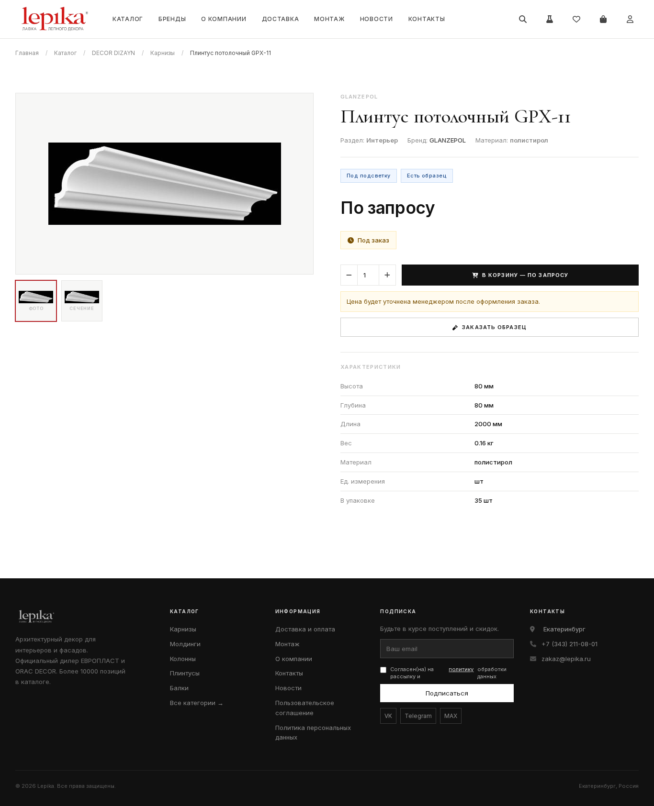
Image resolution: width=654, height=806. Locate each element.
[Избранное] (576, 19)
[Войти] (630, 19)
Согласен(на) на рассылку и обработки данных (448, 673)
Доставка (280, 18)
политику (461, 669)
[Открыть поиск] (522, 19)
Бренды (172, 18)
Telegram (418, 715)
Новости (376, 18)
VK (388, 715)
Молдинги (185, 644)
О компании (223, 18)
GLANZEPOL (447, 140)
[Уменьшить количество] (349, 275)
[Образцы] (549, 19)
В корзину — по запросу (525, 275)
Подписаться (447, 693)
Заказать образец (494, 327)
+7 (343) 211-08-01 (569, 644)
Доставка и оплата (305, 629)
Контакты (426, 18)
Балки (179, 688)
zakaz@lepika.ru (566, 658)
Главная (27, 52)
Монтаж (329, 18)
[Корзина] (603, 19)
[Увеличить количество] (387, 275)
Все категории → (197, 703)
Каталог (128, 18)
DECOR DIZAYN (113, 52)
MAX (450, 715)
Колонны (183, 658)
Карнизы (162, 52)
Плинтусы (185, 673)
